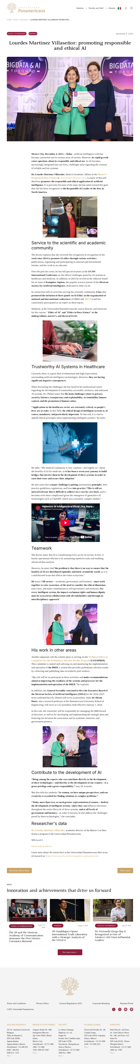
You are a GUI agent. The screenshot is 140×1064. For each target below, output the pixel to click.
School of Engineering (17, 33)
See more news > (70, 952)
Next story (125, 870)
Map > (9, 1056)
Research (24, 20)
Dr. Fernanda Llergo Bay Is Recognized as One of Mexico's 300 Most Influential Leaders (112, 936)
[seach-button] (126, 8)
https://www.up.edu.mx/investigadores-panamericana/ (72, 856)
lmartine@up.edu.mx (41, 846)
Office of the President (106, 925)
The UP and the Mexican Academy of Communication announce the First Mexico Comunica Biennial (26, 937)
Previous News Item (19, 870)
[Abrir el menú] (131, 8)
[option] (119, 9)
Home (9, 20)
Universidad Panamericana (73, 178)
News (15, 20)
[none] (119, 9)
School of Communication (21, 926)
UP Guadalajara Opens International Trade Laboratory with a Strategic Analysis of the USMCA (70, 936)
